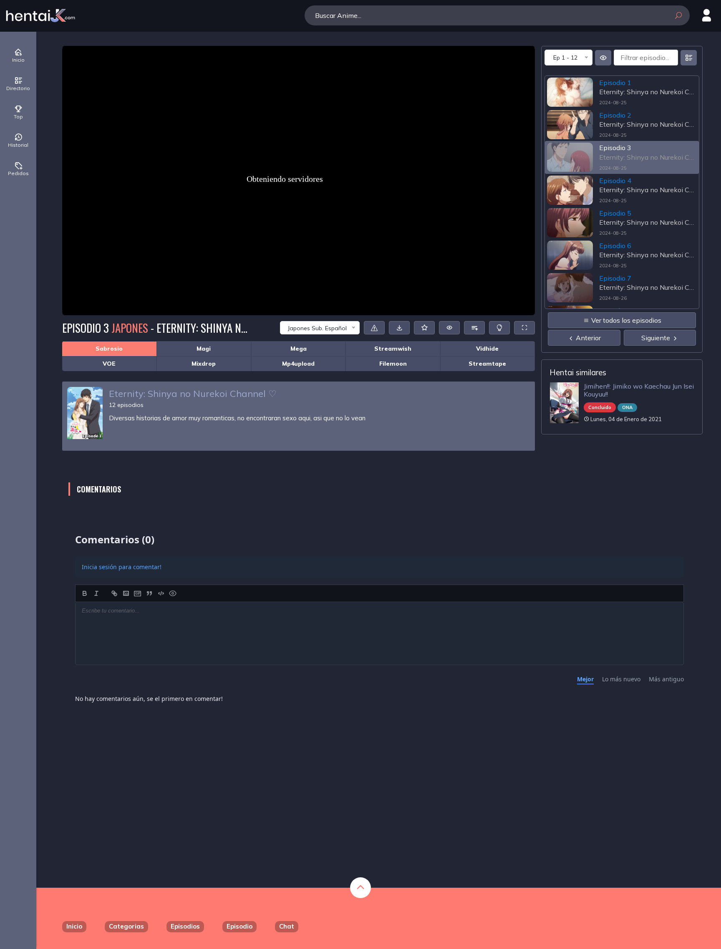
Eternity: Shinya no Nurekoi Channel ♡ (193, 393)
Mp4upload (298, 363)
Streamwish (392, 348)
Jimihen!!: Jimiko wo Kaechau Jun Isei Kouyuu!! (639, 390)
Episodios (185, 926)
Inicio (74, 926)
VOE (109, 363)
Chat (286, 926)
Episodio (239, 926)
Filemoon (393, 363)
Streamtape (487, 363)
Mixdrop (204, 363)
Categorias (126, 926)
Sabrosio (109, 348)
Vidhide (487, 348)
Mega (298, 348)
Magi (204, 348)
